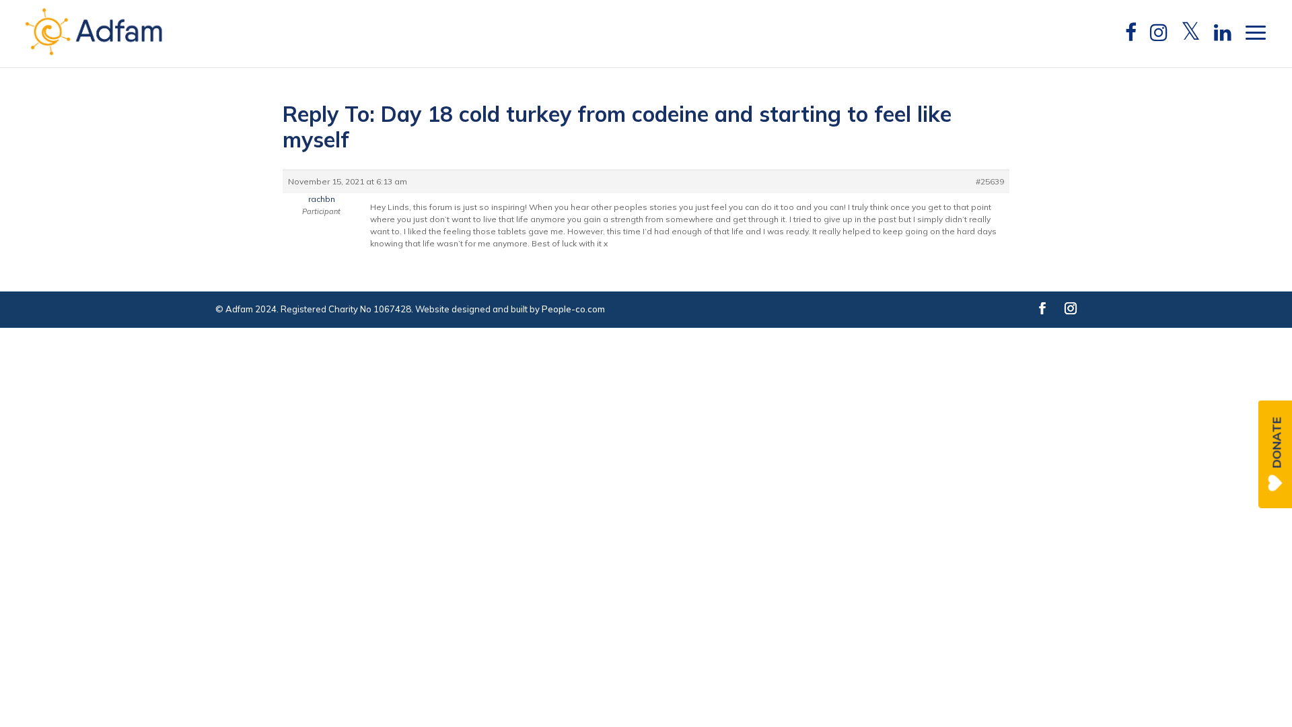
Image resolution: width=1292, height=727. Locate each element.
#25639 (990, 181)
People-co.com (573, 309)
